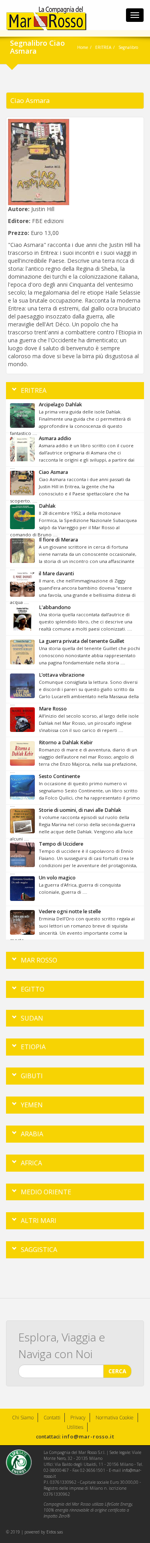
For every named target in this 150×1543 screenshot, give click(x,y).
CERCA (117, 1371)
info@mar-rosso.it (88, 1436)
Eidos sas (54, 1532)
